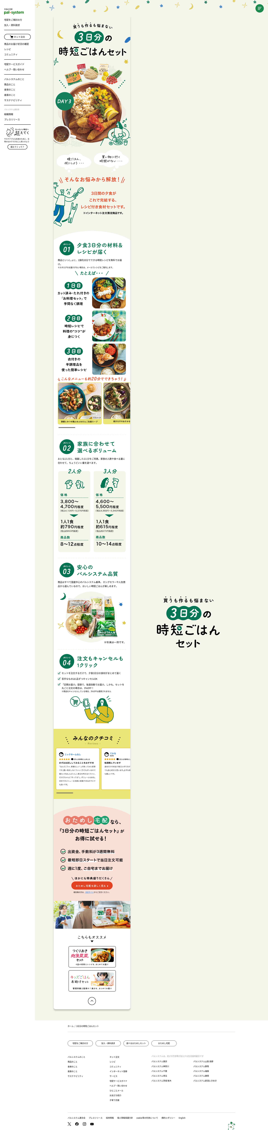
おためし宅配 (164, 1043)
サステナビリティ (13, 100)
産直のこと (9, 95)
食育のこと (9, 90)
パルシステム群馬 (201, 1066)
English (182, 1118)
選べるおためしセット (136, 1043)
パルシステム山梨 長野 (203, 1061)
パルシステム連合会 (76, 1118)
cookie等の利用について (147, 1118)
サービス (113, 1076)
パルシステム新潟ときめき (205, 1081)
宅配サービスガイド (14, 64)
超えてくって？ (17, 147)
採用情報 (110, 1118)
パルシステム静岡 (201, 1076)
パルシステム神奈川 (160, 1066)
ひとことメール (116, 1091)
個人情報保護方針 (125, 1118)
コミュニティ (11, 54)
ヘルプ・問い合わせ (14, 69)
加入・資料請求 (12, 25)
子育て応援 (114, 1100)
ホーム (71, 1026)
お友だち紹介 (115, 1095)
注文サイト (89, 892)
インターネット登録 (118, 1071)
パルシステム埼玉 (159, 1076)
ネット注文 (19, 37)
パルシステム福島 (201, 1071)
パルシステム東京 (159, 1061)
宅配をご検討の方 (13, 20)
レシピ (7, 49)
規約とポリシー (168, 1118)
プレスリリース (12, 119)
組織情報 (8, 114)
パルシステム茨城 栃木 (161, 1081)
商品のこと (9, 84)
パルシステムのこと (14, 79)
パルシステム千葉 (159, 1071)
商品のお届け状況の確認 (16, 44)
